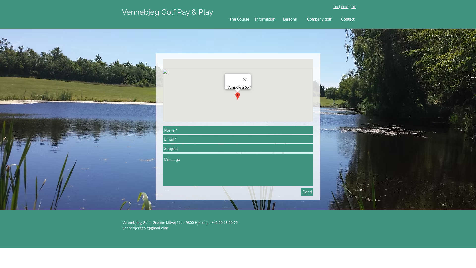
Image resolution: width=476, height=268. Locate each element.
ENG (344, 6)
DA (336, 6)
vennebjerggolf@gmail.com (145, 228)
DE (353, 6)
